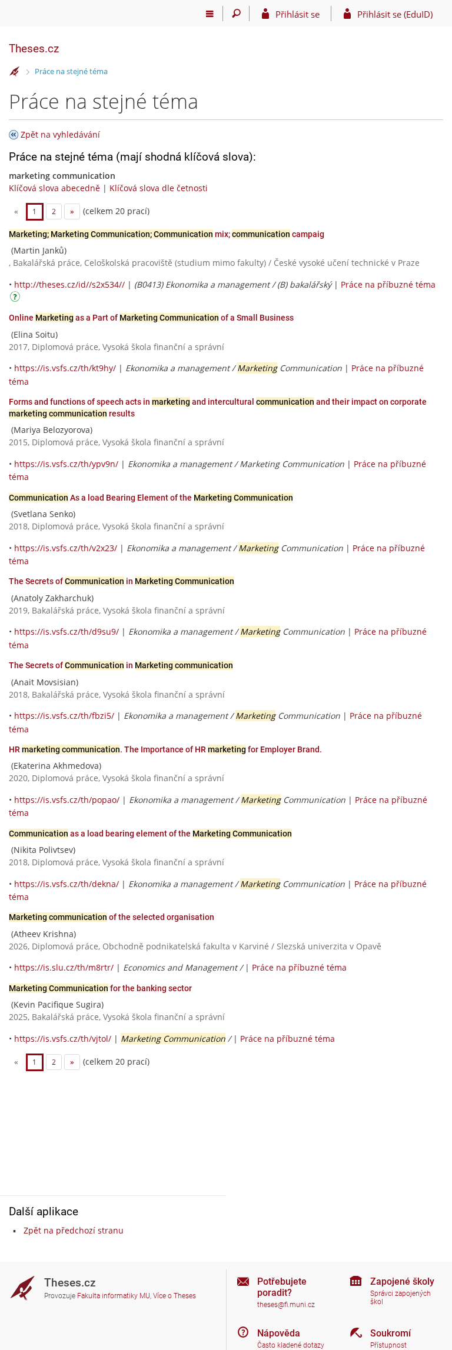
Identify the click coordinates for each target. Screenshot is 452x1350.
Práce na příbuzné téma (388, 284)
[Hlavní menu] (210, 13)
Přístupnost (388, 1345)
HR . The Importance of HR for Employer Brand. (165, 749)
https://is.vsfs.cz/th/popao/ (66, 799)
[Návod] (16, 299)
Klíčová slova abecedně (54, 188)
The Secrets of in (121, 581)
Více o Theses (174, 1296)
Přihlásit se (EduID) (395, 14)
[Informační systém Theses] (15, 72)
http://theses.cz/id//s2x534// (69, 284)
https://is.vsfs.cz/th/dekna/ (66, 883)
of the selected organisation (111, 917)
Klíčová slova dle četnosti (158, 188)
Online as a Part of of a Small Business (151, 317)
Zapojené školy (402, 1281)
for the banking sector (100, 988)
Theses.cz (34, 48)
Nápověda (278, 1333)
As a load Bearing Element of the (151, 497)
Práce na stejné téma (71, 71)
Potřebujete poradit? (282, 1287)
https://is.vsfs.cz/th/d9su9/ (66, 631)
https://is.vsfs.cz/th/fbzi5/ (64, 715)
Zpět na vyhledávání (60, 134)
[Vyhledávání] (236, 13)
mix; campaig (166, 234)
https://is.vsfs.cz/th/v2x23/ (65, 548)
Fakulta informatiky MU (113, 1296)
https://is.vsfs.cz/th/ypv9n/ (66, 463)
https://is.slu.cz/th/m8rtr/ (64, 967)
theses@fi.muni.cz (286, 1305)
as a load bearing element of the (150, 833)
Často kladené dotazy (290, 1345)
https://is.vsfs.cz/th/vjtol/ (62, 1038)
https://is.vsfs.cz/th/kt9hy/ (65, 368)
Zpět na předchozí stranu (74, 1230)
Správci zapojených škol (400, 1297)
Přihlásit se (297, 14)
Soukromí (390, 1333)
